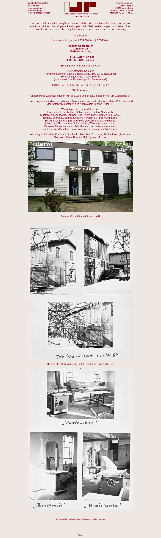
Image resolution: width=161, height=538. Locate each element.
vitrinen (46, 26)
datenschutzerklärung (114, 29)
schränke (35, 26)
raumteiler (118, 26)
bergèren (64, 23)
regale (126, 23)
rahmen (82, 29)
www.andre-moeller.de (97, 519)
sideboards (86, 23)
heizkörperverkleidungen (66, 26)
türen (128, 26)
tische (35, 23)
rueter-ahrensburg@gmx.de (84, 65)
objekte (71, 29)
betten (74, 23)
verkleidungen (103, 26)
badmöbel (87, 26)
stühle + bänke (49, 23)
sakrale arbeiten (44, 29)
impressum (94, 29)
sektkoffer (60, 29)
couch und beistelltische (107, 23)
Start (80, 535)
